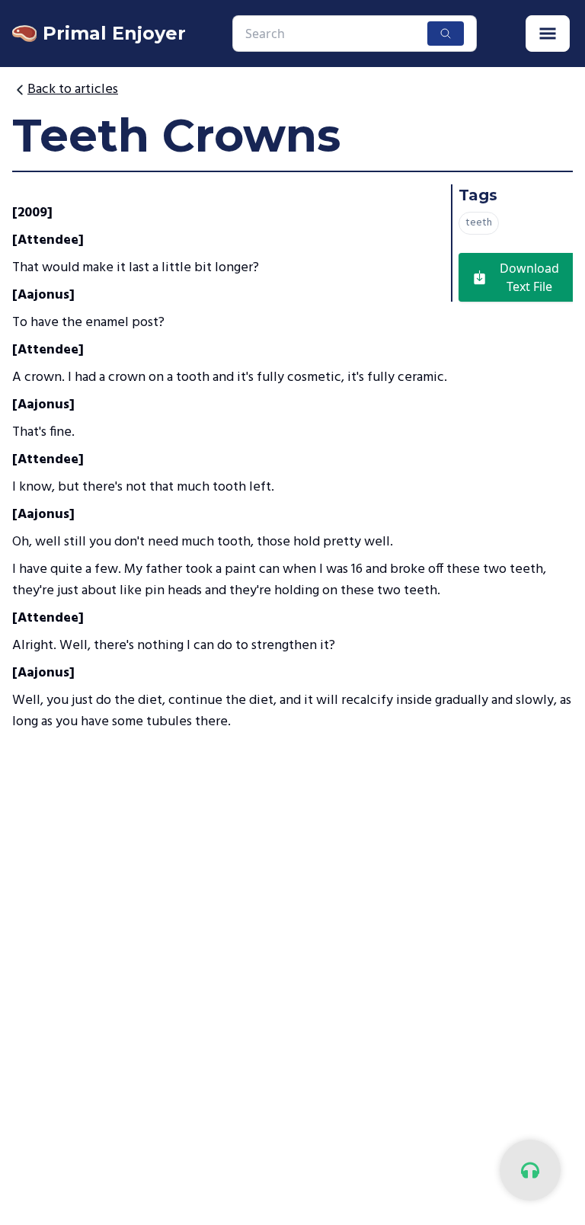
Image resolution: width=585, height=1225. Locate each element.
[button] (548, 33)
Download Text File (529, 277)
